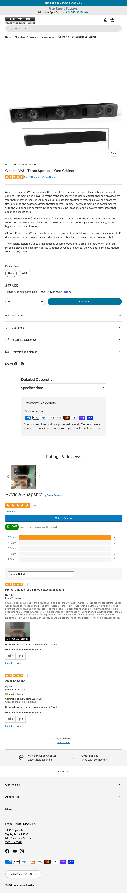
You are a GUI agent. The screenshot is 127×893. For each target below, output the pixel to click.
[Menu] (119, 20)
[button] (112, 20)
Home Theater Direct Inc (23, 885)
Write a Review (49, 177)
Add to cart (84, 301)
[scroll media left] (8, 477)
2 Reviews (34, 177)
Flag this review (13, 663)
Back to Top (63, 742)
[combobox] (63, 28)
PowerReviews (54, 495)
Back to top (63, 771)
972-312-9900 (74, 12)
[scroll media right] (39, 477)
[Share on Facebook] (15, 364)
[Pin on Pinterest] (22, 364)
